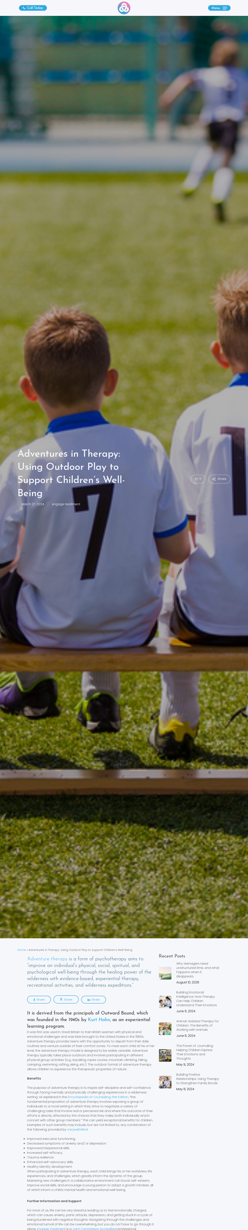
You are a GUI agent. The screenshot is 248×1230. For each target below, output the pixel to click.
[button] (219, 8)
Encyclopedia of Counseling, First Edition (98, 1097)
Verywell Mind (77, 1129)
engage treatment (66, 504)
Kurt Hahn (99, 1020)
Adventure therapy (47, 959)
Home (21, 950)
